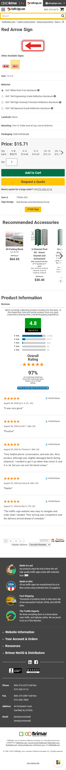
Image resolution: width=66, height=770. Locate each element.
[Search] (62, 16)
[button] (58, 762)
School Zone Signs (45, 22)
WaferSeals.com (54, 745)
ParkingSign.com (53, 743)
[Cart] (63, 10)
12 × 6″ (10, 76)
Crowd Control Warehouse (37, 743)
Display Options (19, 544)
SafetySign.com (21, 743)
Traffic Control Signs (26, 22)
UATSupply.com (39, 745)
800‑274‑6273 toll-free (25, 685)
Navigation (3, 9)
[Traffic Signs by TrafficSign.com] (15, 9)
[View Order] (29, 12)
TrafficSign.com (8, 22)
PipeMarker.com (11, 745)
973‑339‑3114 (44, 189)
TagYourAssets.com (25, 745)
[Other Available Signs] (5, 64)
